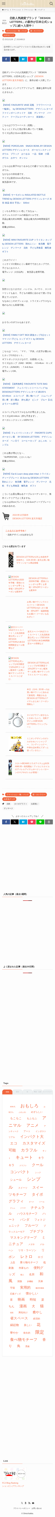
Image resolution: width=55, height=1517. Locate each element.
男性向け (23, 1312)
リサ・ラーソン (27, 1250)
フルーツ (31, 1225)
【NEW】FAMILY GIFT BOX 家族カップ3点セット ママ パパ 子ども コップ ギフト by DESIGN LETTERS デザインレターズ (26, 339)
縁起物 (14, 1325)
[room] (25, 1503)
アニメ (32, 1125)
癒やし (38, 1312)
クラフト (23, 1165)
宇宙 (12, 1288)
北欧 (8, 804)
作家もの (24, 1267)
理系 (11, 1313)
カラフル (29, 1150)
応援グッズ (15, 1293)
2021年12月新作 (20, 515)
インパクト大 (32, 1137)
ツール (41, 1202)
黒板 (27, 1346)
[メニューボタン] (3, 3)
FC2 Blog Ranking (10, 1483)
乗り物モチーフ (29, 1262)
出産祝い (34, 804)
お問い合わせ (37, 1508)
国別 (17, 1092)
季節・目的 (37, 1092)
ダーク (31, 1202)
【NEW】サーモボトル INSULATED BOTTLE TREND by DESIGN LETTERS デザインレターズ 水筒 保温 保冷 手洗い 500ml (27, 199)
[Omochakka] (27, 3)
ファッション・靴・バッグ (16, 31)
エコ (13, 1143)
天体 (40, 1281)
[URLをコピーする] (49, 59)
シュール (16, 1179)
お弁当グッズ (9, 35)
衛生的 (26, 1332)
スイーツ (22, 1188)
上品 (12, 1262)
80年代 (12, 1107)
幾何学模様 (40, 1288)
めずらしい (36, 1112)
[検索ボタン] (51, 3)
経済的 (36, 1318)
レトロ (26, 1256)
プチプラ (37, 1231)
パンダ (24, 1219)
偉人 (22, 1275)
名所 (32, 1274)
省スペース (19, 1318)
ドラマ (23, 1208)
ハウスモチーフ (27, 1213)
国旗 (19, 1281)
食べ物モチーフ (23, 1339)
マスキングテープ (23, 1237)
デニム (12, 1208)
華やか (14, 1332)
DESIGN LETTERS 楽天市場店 (27, 518)
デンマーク (8, 808)
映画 (21, 1299)
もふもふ (32, 1118)
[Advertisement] (27, 859)
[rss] (29, 1503)
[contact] (33, 1503)
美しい (28, 1325)
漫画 (23, 1306)
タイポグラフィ (20, 804)
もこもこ (16, 1118)
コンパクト (20, 1172)
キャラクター (47, 1092)
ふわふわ (22, 1112)
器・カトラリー (36, 31)
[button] (6, 59)
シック (38, 1172)
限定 (39, 1332)
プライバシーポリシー (21, 1508)
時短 (33, 1299)
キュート (24, 1157)
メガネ (31, 1244)
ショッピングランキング (13, 1486)
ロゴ (40, 1257)
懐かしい (32, 1293)
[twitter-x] (22, 1503)
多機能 (30, 1281)
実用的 (25, 1287)
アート (27, 1131)
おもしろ (29, 1105)
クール (38, 1165)
